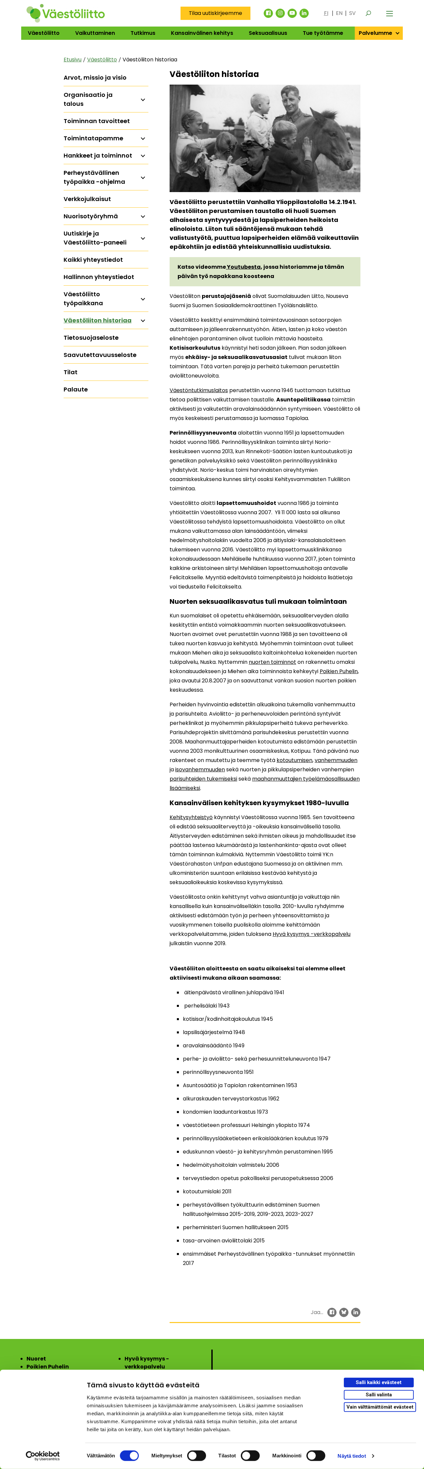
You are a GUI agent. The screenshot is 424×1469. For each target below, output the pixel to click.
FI (326, 13)
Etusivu (72, 59)
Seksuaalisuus (268, 33)
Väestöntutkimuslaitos (199, 390)
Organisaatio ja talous (88, 99)
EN (339, 13)
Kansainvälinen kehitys (202, 33)
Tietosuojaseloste (91, 337)
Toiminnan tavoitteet (97, 121)
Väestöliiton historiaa (98, 320)
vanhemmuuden (336, 760)
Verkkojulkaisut (87, 199)
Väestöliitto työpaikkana (83, 298)
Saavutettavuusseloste (100, 355)
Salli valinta (379, 1395)
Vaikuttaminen (95, 33)
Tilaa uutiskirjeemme (215, 13)
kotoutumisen (294, 760)
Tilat (71, 372)
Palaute (76, 389)
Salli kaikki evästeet (378, 1382)
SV (352, 13)
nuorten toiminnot (272, 662)
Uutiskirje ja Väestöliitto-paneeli (95, 237)
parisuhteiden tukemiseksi (203, 779)
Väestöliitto (44, 33)
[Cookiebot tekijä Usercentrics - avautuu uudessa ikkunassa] (43, 1456)
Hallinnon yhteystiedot (99, 277)
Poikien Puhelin (339, 671)
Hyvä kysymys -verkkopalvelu (311, 934)
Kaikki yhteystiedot (93, 259)
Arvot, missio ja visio (95, 77)
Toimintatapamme (93, 138)
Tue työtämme (323, 33)
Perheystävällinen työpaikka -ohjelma (94, 177)
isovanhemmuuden (200, 769)
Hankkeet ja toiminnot (98, 155)
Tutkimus (143, 33)
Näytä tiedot (352, 1456)
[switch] (196, 1455)
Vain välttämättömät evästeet (379, 1407)
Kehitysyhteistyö (191, 817)
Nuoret (36, 1359)
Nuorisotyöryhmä (91, 216)
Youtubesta (243, 267)
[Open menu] (389, 13)
